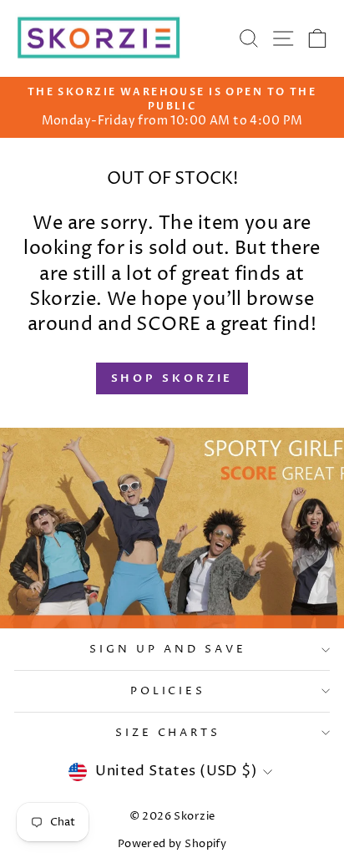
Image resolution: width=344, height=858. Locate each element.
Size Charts (168, 732)
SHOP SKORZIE (172, 378)
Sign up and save (167, 649)
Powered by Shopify (172, 844)
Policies (168, 690)
